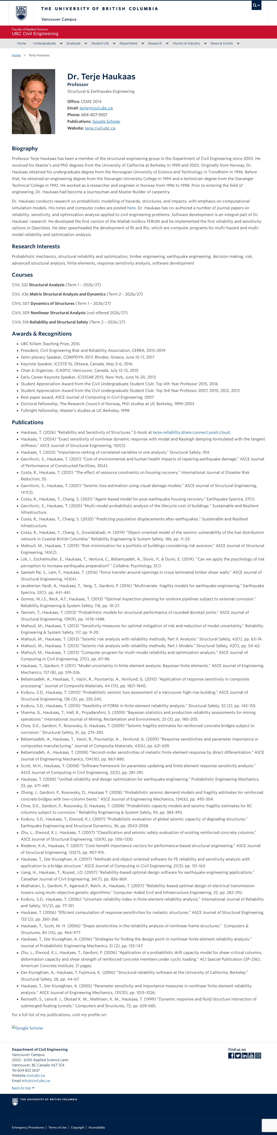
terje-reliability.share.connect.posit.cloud (191, 432)
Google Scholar (106, 121)
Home (21, 43)
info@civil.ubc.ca (36, 1081)
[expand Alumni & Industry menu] (205, 43)
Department (128, 43)
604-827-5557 (94, 114)
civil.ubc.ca (35, 1075)
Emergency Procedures (28, 1127)
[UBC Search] (256, 5)
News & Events (222, 43)
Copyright (77, 1127)
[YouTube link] (251, 1057)
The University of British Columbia (21, 13)
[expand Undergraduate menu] (61, 43)
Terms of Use (57, 1127)
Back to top (22, 1088)
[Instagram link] (258, 1057)
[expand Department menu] (143, 43)
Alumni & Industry (186, 43)
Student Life (100, 43)
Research (155, 43)
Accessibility (97, 1127)
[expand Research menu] (167, 43)
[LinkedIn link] (245, 1057)
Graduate (74, 43)
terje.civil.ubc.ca (100, 128)
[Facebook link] (231, 1057)
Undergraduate (44, 43)
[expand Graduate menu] (86, 43)
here (131, 208)
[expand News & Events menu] (238, 43)
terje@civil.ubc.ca (96, 108)
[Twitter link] (238, 1057)
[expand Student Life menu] (114, 43)
